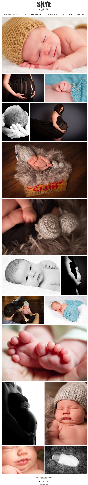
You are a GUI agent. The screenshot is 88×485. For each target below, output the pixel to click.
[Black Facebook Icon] (39, 481)
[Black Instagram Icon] (48, 481)
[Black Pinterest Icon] (44, 481)
